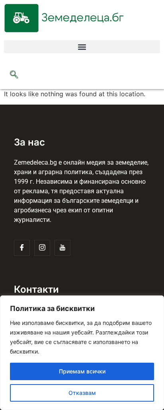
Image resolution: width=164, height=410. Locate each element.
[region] (82, 352)
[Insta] (42, 248)
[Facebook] (22, 248)
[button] (82, 46)
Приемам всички (82, 371)
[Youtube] (62, 248)
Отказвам (82, 392)
